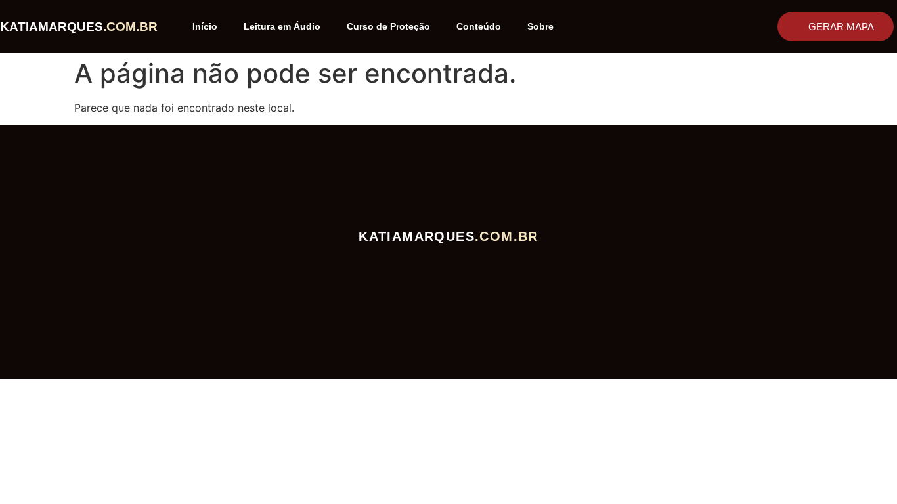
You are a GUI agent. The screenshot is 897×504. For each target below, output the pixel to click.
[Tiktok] (449, 265)
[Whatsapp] (513, 265)
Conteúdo (478, 26)
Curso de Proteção (388, 26)
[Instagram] (417, 265)
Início (204, 26)
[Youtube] (481, 265)
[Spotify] (384, 265)
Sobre (540, 26)
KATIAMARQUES (79, 26)
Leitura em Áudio (282, 26)
